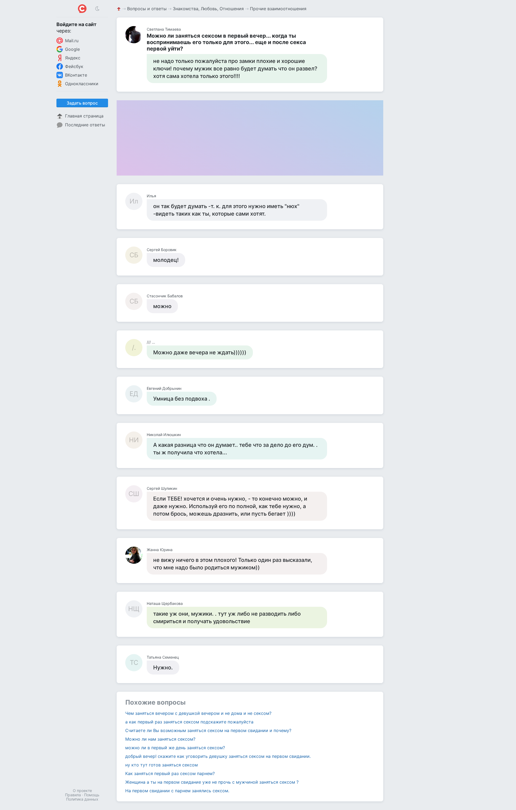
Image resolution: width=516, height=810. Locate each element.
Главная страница (84, 116)
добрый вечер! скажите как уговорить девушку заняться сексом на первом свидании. (218, 756)
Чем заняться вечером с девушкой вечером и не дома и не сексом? (198, 713)
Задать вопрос (82, 103)
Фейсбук (74, 66)
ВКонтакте (76, 75)
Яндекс (72, 57)
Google (72, 49)
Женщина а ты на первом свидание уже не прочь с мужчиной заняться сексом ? (212, 782)
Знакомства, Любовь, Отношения (208, 8)
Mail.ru (71, 40)
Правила (73, 795)
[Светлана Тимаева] (136, 34)
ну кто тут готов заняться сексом (161, 765)
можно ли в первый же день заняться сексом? (175, 747)
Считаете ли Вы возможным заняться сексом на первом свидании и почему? (208, 730)
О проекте (82, 790)
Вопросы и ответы (147, 8)
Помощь (91, 795)
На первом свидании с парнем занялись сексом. (177, 790)
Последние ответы (85, 124)
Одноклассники (81, 83)
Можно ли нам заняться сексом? (160, 739)
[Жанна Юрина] (136, 555)
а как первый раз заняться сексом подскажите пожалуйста (189, 722)
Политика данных (82, 799)
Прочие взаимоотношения (278, 8)
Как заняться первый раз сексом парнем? (170, 773)
